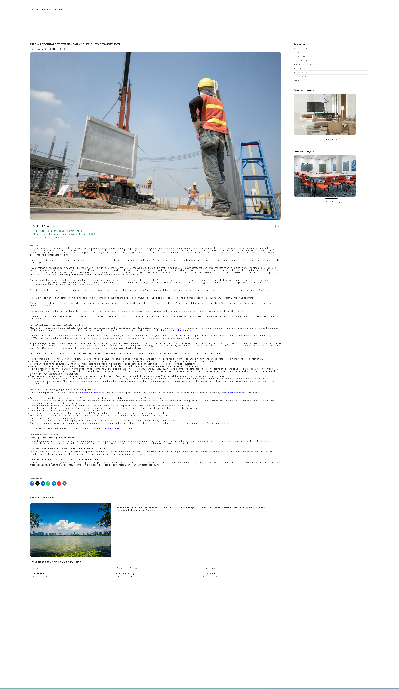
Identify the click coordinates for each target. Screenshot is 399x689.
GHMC (120, 428)
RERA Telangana (107, 428)
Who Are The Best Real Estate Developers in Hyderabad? (236, 507)
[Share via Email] (59, 483)
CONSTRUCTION (58, 49)
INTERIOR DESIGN (301, 68)
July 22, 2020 (208, 568)
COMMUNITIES (299, 56)
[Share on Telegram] (54, 483)
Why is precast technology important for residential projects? (64, 234)
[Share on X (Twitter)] (37, 483)
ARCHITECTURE (300, 49)
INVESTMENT (299, 72)
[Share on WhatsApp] (48, 483)
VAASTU (297, 80)
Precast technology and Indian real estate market (58, 231)
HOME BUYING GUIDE (302, 64)
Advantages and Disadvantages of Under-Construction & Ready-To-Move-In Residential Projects (155, 508)
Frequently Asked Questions (48, 237)
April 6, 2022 (38, 568)
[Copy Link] (64, 483)
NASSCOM (131, 428)
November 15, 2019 (39, 49)
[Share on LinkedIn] (43, 483)
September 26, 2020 (127, 568)
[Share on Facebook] (32, 483)
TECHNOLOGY (299, 76)
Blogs (58, 9)
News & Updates (41, 9)
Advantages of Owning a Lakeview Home (56, 562)
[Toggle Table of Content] (276, 226)
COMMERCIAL (299, 53)
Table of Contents (44, 226)
